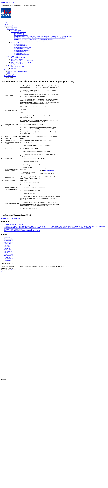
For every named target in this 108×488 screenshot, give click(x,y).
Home (5, 21)
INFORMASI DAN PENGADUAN (14, 225)
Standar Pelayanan (12, 29)
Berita (5, 23)
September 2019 (8, 242)
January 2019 (7, 252)
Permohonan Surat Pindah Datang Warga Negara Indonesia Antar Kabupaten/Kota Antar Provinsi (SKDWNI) (43, 36)
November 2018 (8, 255)
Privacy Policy (11, 74)
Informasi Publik (8, 26)
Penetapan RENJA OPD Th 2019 (20, 63)
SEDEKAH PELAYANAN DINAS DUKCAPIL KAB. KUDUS (22, 231)
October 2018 (7, 257)
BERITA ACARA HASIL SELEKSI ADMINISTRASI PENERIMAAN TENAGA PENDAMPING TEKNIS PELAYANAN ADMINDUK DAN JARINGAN (47, 228)
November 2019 (8, 240)
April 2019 (7, 248)
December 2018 (8, 254)
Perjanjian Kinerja (12, 27)
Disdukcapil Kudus (7, 2)
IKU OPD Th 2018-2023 (17, 67)
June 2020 (7, 237)
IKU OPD (10, 65)
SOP (8, 73)
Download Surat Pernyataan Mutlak (10, 218)
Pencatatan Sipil (15, 42)
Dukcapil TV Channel (10, 76)
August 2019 (7, 243)
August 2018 (7, 260)
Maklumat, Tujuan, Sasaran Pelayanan (17, 71)
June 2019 (7, 246)
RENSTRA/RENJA (12, 56)
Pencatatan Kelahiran (19, 44)
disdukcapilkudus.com (50, 170)
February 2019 (8, 251)
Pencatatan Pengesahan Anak (22, 50)
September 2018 (8, 258)
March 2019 (7, 249)
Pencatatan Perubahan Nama (21, 54)
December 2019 (8, 239)
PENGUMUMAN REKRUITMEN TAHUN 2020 (18, 229)
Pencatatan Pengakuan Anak (21, 48)
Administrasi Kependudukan (18, 32)
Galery (6, 24)
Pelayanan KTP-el (19, 33)
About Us (6, 70)
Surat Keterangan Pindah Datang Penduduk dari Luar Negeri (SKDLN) (33, 39)
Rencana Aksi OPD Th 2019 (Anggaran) (22, 60)
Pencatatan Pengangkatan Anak (22, 47)
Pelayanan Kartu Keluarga (21, 35)
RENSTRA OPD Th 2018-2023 (19, 57)
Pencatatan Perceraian (20, 51)
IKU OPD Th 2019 (16, 68)
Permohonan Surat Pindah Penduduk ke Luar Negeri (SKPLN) (31, 41)
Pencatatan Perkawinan (20, 45)
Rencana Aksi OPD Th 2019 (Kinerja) (21, 62)
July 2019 (6, 245)
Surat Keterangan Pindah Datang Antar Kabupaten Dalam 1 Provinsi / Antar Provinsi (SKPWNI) (40, 38)
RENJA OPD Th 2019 (17, 59)
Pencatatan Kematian (19, 53)
